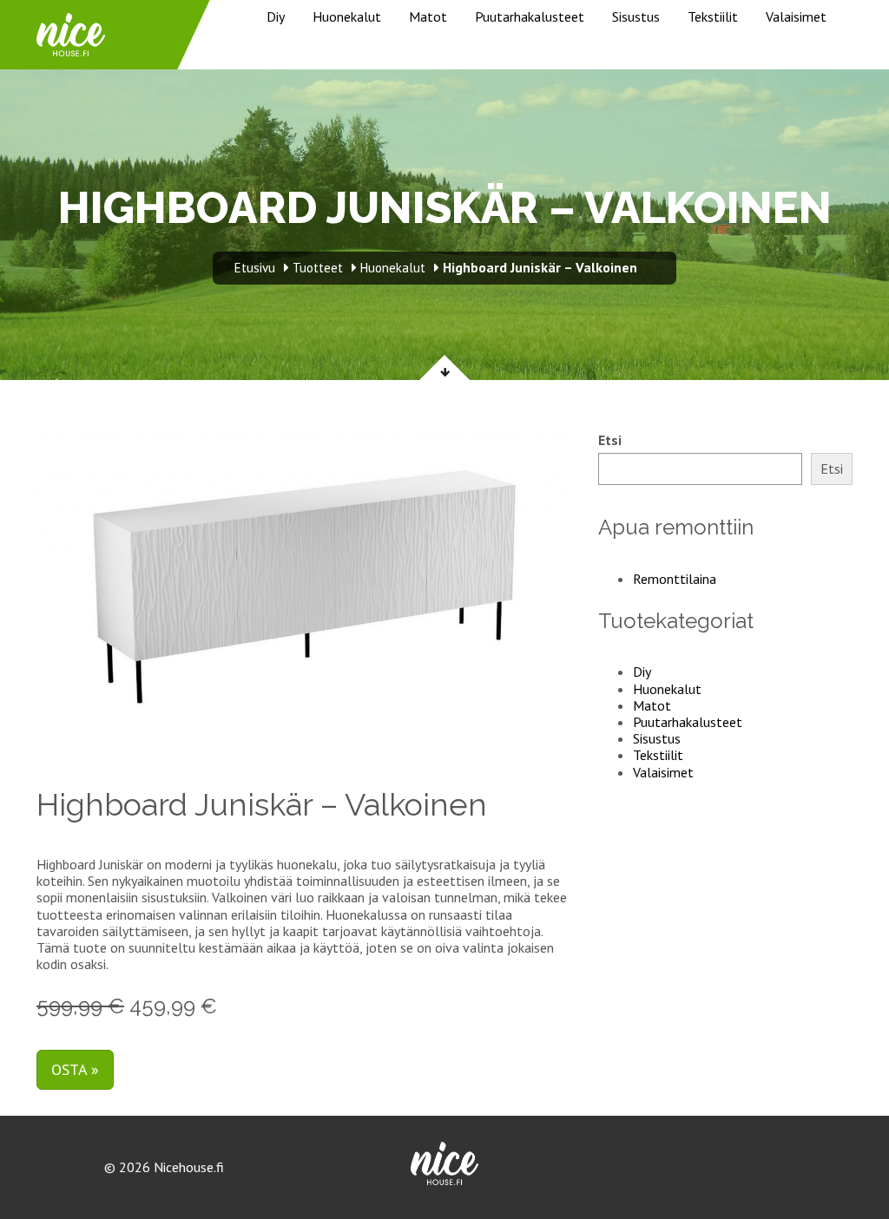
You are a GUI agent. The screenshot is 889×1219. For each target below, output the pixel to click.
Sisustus (636, 16)
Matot (428, 16)
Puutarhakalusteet (529, 16)
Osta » (75, 1069)
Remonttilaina (674, 578)
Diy (276, 16)
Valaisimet (796, 16)
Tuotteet (318, 267)
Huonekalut (347, 16)
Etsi (610, 440)
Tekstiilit (713, 16)
